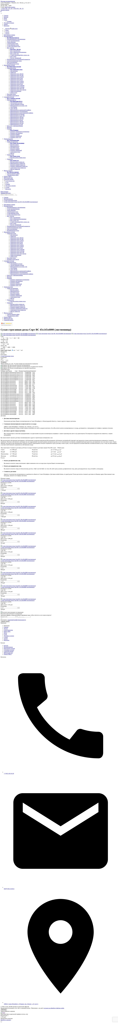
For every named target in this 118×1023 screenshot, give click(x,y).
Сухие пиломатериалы (13, 40)
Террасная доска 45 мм (16, 84)
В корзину (3, 362)
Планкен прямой (15, 134)
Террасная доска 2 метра (17, 76)
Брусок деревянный (15, 58)
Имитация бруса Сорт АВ (17, 115)
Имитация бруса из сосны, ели (18, 105)
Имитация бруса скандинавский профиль (21, 113)
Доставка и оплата (9, 23)
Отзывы (9, 21)
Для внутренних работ (13, 173)
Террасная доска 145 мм (16, 75)
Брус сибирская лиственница (18, 52)
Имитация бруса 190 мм (16, 117)
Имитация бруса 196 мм (16, 121)
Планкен (9, 128)
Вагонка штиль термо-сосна (18, 157)
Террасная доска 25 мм (16, 78)
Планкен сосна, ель (15, 137)
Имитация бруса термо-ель (17, 163)
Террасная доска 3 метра (17, 81)
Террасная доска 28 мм (16, 79)
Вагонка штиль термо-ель (17, 162)
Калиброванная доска (13, 63)
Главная (6, 15)
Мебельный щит (8, 178)
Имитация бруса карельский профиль (20, 110)
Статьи (7, 187)
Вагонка (9, 127)
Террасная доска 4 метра (17, 82)
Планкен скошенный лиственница (19, 131)
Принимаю (3, 1009)
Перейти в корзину (6, 1020)
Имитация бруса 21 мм (16, 124)
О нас (5, 20)
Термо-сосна (13, 92)
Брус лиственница (15, 50)
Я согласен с (13, 620)
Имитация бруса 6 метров (17, 114)
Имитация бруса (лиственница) (19, 111)
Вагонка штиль (14, 144)
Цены (5, 18)
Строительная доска (12, 43)
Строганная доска (15, 152)
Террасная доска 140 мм (16, 74)
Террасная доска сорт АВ (17, 88)
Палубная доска (11, 94)
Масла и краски (8, 170)
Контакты (6, 25)
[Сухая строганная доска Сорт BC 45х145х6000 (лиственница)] (18, 333)
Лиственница (14, 71)
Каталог (6, 17)
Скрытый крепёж (8, 179)
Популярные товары (9, 35)
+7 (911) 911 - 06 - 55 (17, 8)
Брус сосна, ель (14, 53)
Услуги (7, 33)
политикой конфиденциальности (17, 620)
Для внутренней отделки (17, 104)
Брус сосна (13, 56)
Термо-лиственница (15, 91)
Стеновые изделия (9, 97)
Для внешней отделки (16, 102)
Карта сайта (7, 631)
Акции (6, 24)
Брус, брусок (10, 48)
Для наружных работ (13, 175)
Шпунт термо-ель (15, 169)
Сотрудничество (9, 181)
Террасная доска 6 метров (17, 87)
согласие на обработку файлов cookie (54, 1008)
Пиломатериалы (8, 36)
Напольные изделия (9, 65)
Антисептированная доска (14, 61)
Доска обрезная (11, 42)
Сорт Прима (13, 107)
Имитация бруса (11, 100)
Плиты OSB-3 (8, 176)
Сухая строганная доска (13, 46)
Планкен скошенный (16, 136)
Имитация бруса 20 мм (16, 120)
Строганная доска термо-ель (18, 167)
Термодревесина (8, 139)
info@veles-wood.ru (10, 7)
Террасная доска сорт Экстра (18, 89)
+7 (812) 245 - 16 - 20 (6, 8)
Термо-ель (13, 72)
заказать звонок (5, 10)
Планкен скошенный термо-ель (18, 166)
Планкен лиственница (16, 133)
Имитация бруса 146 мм (16, 123)
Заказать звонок (5, 621)
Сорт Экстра (13, 108)
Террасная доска (11, 68)
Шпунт (12, 153)
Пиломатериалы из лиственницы (16, 39)
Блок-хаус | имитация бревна (15, 126)
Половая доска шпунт (13, 95)
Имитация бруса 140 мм (16, 118)
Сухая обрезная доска (13, 45)
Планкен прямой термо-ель (17, 165)
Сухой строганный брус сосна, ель (19, 55)
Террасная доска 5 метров (17, 85)
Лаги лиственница (12, 62)
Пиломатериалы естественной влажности (18, 59)
